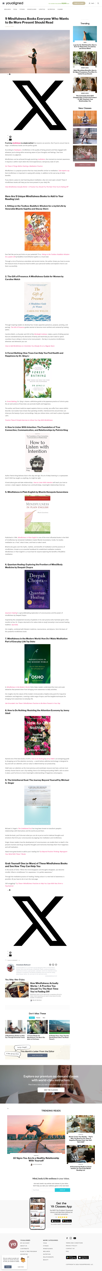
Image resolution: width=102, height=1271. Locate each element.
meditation (41, 159)
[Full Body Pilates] (85, 153)
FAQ (67, 1251)
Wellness (7, 9)
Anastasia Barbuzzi (23, 965)
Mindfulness (31, 9)
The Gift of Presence (17, 327)
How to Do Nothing (37, 759)
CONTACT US (70, 1248)
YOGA (45, 1243)
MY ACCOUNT (24, 1243)
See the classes (51, 1090)
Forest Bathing (11, 401)
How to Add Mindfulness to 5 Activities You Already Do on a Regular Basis (29, 346)
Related (32, 1017)
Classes (60, 9)
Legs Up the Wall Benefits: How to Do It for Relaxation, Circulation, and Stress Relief (85, 45)
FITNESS (46, 1245)
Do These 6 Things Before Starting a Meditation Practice (23, 166)
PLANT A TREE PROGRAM (28, 1251)
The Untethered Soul (25, 828)
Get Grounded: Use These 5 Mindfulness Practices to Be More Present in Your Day (32, 703)
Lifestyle (42, 9)
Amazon (67, 1224)
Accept (8, 1266)
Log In (92, 3)
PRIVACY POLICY (71, 1245)
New (44, 1017)
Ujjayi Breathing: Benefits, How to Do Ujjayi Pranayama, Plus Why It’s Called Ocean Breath (85, 71)
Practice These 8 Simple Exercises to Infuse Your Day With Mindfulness (29, 420)
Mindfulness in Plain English (27, 537)
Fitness (22, 9)
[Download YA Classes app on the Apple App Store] (56, 1221)
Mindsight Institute (40, 334)
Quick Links (10, 26)
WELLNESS (46, 1251)
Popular (38, 1017)
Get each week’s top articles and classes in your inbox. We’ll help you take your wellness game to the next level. (51, 1185)
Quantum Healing (11, 613)
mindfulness (16, 143)
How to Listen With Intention (43, 482)
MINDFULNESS (48, 1248)
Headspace (17, 150)
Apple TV (60, 1224)
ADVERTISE (24, 1254)
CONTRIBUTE (24, 1248)
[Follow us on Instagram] (71, 1238)
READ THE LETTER (37, 1055)
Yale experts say (64, 171)
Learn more (21, 1266)
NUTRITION (47, 1254)
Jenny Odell (50, 759)
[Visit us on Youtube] (74, 1238)
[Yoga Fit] (85, 136)
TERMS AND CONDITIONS (74, 1243)
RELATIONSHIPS (48, 1257)
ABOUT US (23, 1245)
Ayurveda (15, 625)
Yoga (15, 9)
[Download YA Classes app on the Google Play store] (67, 1221)
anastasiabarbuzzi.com (51, 976)
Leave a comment (12, 960)
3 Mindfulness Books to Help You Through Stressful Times (15, 1036)
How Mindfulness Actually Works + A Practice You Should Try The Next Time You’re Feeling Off (36, 187)
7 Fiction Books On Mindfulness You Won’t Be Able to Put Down (36, 1037)
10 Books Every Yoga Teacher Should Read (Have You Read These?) (59, 1037)
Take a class (79, 3)
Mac (63, 1224)
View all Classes (84, 164)
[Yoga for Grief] (85, 119)
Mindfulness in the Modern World (18, 687)
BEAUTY (45, 1259)
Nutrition (51, 9)
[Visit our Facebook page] (67, 1238)
